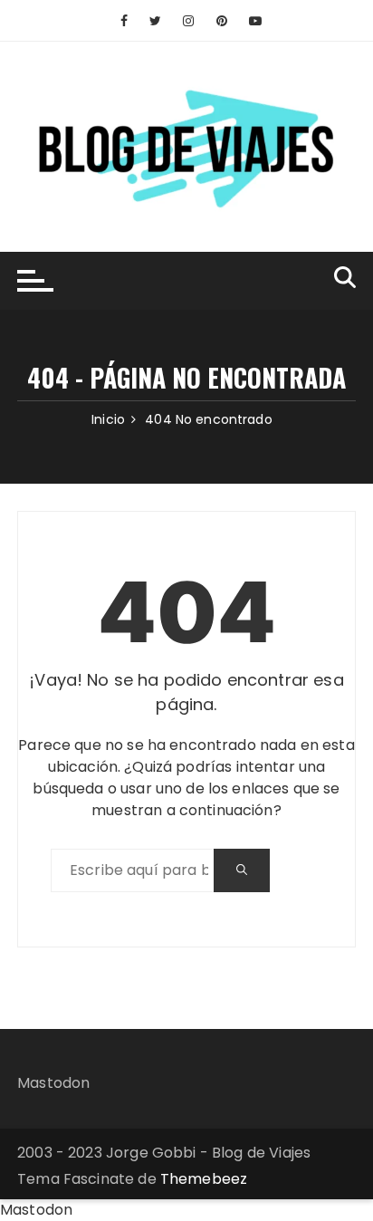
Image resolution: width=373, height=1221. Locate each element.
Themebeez (203, 1178)
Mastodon (53, 1082)
